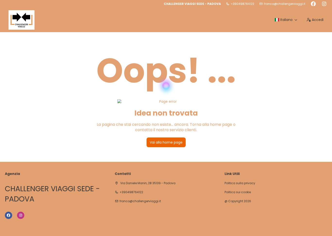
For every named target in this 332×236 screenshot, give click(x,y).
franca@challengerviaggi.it (284, 4)
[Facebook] (313, 3)
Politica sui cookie (238, 192)
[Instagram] (324, 3)
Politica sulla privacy (240, 183)
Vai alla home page (166, 142)
